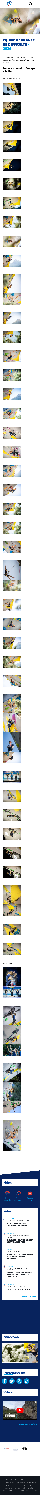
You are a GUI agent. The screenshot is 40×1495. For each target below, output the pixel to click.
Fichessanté (30, 1199)
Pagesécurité (7, 1199)
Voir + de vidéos (28, 1425)
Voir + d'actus (28, 1297)
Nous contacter (31, 1491)
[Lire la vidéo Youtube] (20, 1410)
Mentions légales (20, 1488)
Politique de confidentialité (13, 1491)
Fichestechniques (18, 1199)
